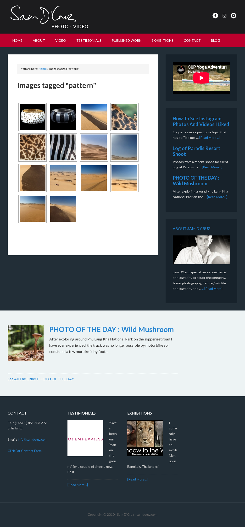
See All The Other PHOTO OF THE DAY (41, 378)
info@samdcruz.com (32, 439)
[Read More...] (209, 137)
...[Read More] (212, 289)
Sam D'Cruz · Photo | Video (48, 17)
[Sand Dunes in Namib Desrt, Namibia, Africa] (94, 117)
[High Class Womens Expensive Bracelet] (32, 117)
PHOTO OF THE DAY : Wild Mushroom (196, 180)
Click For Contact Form (25, 451)
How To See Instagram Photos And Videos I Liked (201, 121)
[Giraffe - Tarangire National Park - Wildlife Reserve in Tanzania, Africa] (124, 117)
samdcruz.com (146, 514)
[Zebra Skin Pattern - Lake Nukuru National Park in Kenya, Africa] (63, 147)
